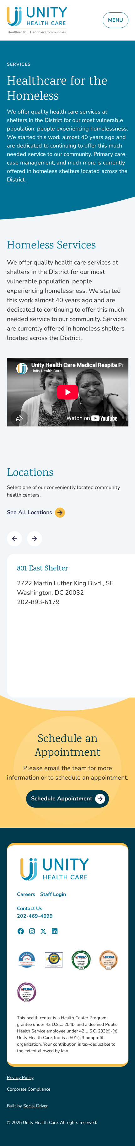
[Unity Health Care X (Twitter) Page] (43, 931)
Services (19, 64)
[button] (14, 538)
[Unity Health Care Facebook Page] (20, 931)
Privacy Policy (20, 1078)
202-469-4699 (35, 916)
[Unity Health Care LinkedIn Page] (54, 931)
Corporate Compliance (28, 1089)
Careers (26, 894)
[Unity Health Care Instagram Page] (32, 931)
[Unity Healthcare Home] (37, 20)
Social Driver (35, 1106)
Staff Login (53, 894)
